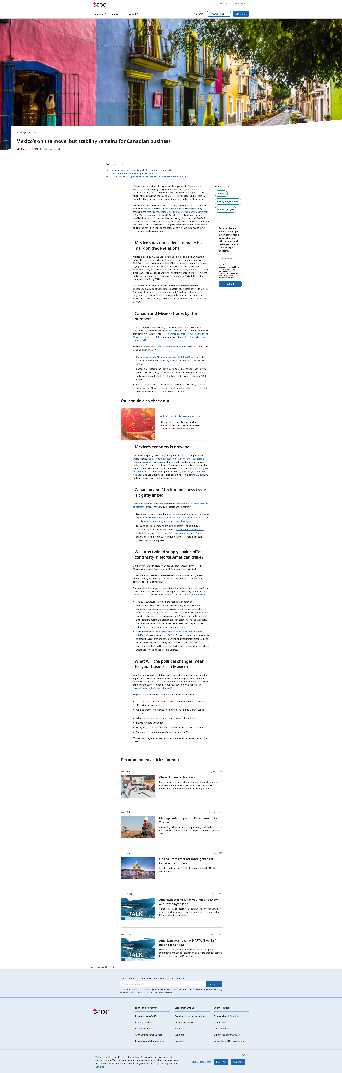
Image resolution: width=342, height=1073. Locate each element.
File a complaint (222, 1028)
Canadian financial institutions (190, 1016)
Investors (179, 1040)
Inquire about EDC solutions (228, 1016)
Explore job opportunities (227, 1034)
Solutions (99, 14)
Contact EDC (220, 1022)
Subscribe (214, 984)
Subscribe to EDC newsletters (229, 1040)
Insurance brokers (184, 1022)
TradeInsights (22, 132)
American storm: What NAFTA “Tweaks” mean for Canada (187, 942)
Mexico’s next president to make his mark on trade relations (143, 170)
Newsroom (225, 3)
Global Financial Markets (177, 777)
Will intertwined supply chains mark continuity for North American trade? (150, 176)
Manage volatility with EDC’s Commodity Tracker (188, 820)
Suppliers (179, 1034)
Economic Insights (225, 209)
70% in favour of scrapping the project (184, 594)
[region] (171, 1061)
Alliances (179, 1028)
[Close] (243, 1055)
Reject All (221, 1061)
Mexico (221, 193)
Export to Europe (143, 1022)
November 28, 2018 (27, 148)
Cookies (100, 1066)
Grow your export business (148, 1034)
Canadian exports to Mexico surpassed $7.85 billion (162, 356)
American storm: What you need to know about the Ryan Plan (188, 902)
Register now (139, 694)
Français (245, 3)
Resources (117, 14)
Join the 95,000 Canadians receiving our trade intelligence (152, 978)
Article (33, 132)
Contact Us (241, 13)
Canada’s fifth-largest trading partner (162, 346)
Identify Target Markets (228, 201)
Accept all (238, 1061)
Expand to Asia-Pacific (146, 1016)
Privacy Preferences (201, 1061)
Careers (235, 3)
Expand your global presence (149, 1040)
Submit (230, 283)
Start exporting (142, 1028)
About (132, 14)
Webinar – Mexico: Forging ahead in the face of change (180, 416)
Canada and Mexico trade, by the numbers (134, 173)
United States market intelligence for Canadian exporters (186, 861)
